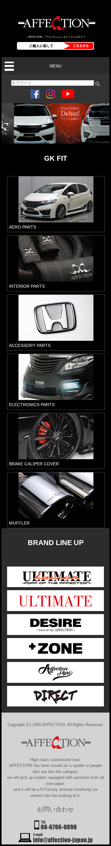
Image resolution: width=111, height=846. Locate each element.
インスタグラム (50, 93)
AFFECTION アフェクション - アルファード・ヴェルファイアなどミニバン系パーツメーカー (55, 23)
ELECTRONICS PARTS (32, 404)
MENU (55, 66)
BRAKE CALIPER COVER (34, 463)
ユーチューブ (67, 93)
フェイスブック (35, 93)
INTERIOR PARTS (27, 286)
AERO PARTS (22, 227)
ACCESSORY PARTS (30, 345)
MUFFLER (19, 523)
